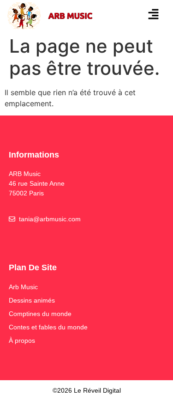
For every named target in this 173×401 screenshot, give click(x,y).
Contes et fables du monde (48, 327)
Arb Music (23, 287)
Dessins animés (32, 300)
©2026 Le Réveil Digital (87, 390)
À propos (22, 340)
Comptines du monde (40, 313)
